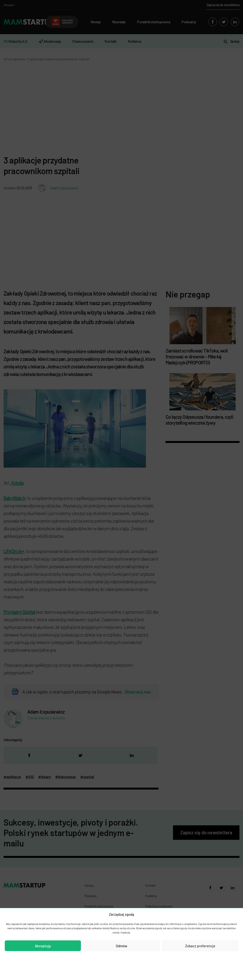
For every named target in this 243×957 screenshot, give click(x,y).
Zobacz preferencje (200, 946)
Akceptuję (43, 946)
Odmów (121, 946)
